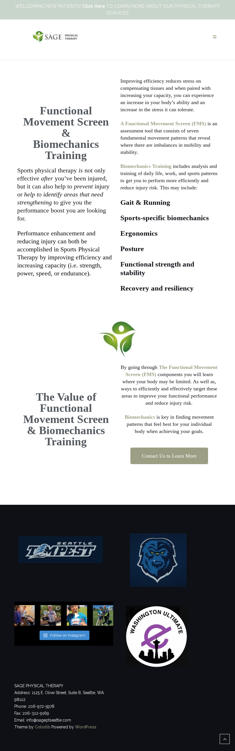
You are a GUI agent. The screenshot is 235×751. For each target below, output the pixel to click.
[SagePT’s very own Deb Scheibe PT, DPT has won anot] (50, 615)
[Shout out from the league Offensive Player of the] (77, 615)
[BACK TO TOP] (225, 739)
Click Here (93, 6)
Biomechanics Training (145, 166)
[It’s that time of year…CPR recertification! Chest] (24, 615)
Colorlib (42, 727)
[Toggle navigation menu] (214, 37)
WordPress (85, 727)
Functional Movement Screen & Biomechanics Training (66, 132)
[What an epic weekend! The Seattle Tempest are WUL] (103, 615)
